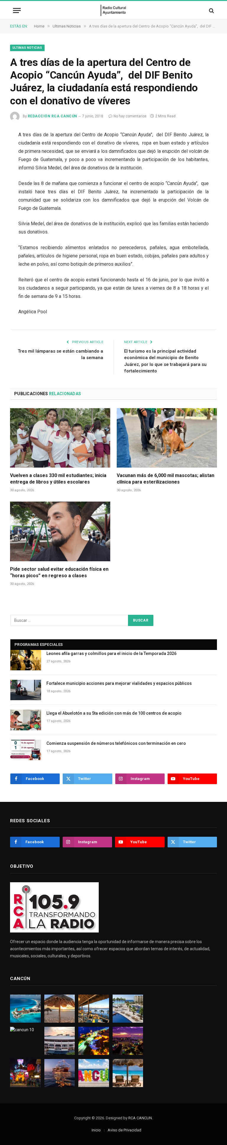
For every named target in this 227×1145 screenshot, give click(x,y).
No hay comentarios (130, 116)
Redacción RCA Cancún (52, 116)
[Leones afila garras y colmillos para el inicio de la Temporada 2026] (25, 660)
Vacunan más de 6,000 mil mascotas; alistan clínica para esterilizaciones (165, 479)
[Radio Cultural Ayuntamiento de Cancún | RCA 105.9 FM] (113, 10)
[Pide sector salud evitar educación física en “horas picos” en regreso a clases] (60, 531)
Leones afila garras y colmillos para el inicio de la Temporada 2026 (111, 653)
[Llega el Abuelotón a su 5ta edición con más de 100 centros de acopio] (25, 720)
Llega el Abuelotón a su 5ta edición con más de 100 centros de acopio (113, 713)
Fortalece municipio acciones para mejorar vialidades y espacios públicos (119, 683)
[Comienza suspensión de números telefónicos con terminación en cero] (25, 750)
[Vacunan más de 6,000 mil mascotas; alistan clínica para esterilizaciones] (167, 438)
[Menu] (17, 10)
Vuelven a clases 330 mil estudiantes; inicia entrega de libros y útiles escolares (58, 479)
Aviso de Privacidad (124, 1130)
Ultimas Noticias (27, 47)
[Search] (211, 10)
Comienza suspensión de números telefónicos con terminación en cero (116, 743)
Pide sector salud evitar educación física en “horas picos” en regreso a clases (59, 572)
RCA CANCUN (140, 1118)
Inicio (96, 1130)
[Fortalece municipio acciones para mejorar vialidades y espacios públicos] (25, 690)
